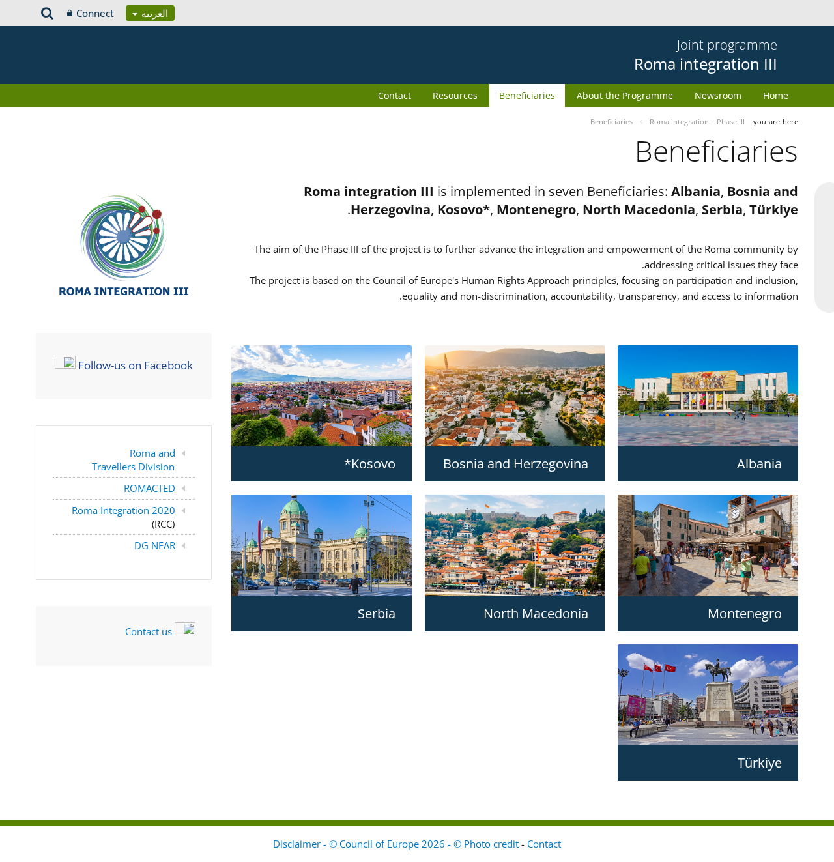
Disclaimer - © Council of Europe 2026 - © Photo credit (397, 843)
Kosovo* (369, 463)
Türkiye (760, 762)
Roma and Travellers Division (134, 459)
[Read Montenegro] (708, 545)
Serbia (376, 613)
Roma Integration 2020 (123, 510)
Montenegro (745, 613)
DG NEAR (154, 545)
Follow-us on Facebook (135, 364)
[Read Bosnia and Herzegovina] (515, 396)
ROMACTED (149, 488)
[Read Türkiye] (708, 694)
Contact (394, 95)
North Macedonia (535, 613)
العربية (153, 13)
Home (775, 95)
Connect (95, 13)
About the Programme (625, 95)
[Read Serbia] (321, 545)
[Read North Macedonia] (515, 545)
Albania (759, 463)
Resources (455, 95)
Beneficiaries (527, 95)
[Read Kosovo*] (321, 395)
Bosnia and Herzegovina (515, 463)
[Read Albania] (708, 395)
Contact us (148, 631)
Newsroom (718, 95)
